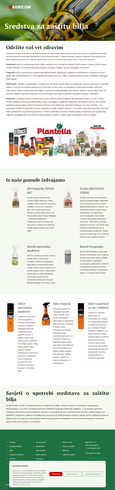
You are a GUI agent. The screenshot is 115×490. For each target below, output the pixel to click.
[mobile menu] (105, 7)
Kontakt (12, 459)
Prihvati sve (56, 474)
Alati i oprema (41, 454)
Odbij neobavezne (72, 474)
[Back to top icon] (106, 484)
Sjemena (65, 450)
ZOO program (41, 450)
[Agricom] (19, 6)
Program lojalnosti (16, 454)
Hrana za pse (67, 442)
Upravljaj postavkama (92, 474)
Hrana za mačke (68, 446)
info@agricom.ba (92, 453)
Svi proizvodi (41, 442)
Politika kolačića (25, 484)
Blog (11, 450)
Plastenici (39, 459)
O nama (12, 442)
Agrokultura (40, 446)
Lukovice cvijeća (68, 454)
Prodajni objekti (15, 446)
